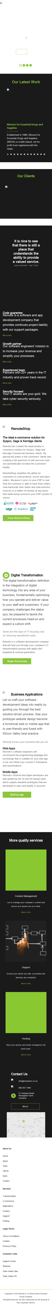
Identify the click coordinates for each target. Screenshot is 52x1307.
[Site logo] (3, 4)
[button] (7, 154)
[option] (26, 200)
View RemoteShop (21, 50)
